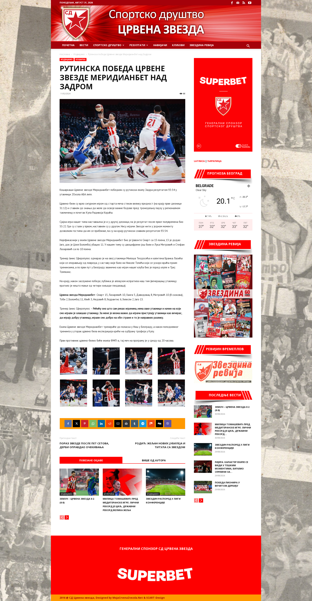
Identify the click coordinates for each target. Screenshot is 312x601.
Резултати (137, 45)
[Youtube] (249, 2)
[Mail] (237, 2)
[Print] (126, 423)
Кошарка (80, 59)
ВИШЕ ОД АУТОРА (154, 460)
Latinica (199, 161)
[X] (76, 423)
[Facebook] (232, 2)
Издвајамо (79, 54)
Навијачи (160, 45)
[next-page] (66, 517)
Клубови (178, 45)
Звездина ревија (202, 45)
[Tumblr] (134, 423)
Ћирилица (214, 161)
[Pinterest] (84, 423)
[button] (248, 46)
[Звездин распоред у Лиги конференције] (165, 482)
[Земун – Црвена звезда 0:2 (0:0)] (79, 482)
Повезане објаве (91, 460)
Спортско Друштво (107, 45)
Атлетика (109, 494)
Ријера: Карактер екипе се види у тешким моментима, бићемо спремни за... (231, 466)
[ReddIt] (109, 423)
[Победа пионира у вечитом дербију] (203, 487)
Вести (84, 45)
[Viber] (167, 423)
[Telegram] (142, 423)
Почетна (68, 45)
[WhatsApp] (93, 423)
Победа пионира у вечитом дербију (227, 484)
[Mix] (151, 423)
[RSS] (243, 2)
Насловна (65, 54)
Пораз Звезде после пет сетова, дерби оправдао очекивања (84, 445)
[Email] (118, 423)
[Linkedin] (101, 423)
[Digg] (159, 423)
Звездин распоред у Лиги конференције (232, 446)
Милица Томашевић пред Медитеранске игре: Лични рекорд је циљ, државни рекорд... (233, 429)
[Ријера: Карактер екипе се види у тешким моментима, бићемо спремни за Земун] (203, 466)
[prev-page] (62, 517)
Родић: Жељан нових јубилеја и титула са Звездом (160, 445)
